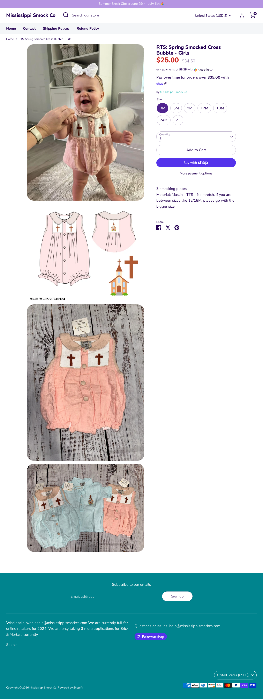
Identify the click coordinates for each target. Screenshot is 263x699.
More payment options (196, 173)
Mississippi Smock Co (30, 15)
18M (220, 108)
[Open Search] (66, 15)
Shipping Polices (56, 28)
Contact (29, 28)
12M (204, 108)
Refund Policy (88, 28)
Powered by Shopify (70, 688)
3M (162, 108)
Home (11, 28)
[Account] (242, 15)
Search (11, 644)
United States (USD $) (211, 15)
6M (176, 108)
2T (178, 120)
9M (189, 108)
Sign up (177, 596)
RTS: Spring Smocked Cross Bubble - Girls (45, 39)
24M (163, 120)
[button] (196, 70)
